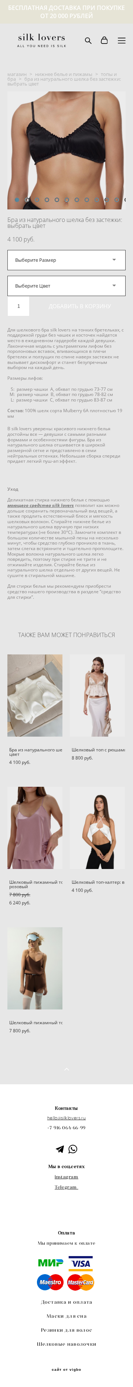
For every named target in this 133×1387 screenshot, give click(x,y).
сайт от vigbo (66, 1370)
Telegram (66, 1187)
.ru (83, 1117)
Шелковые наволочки (66, 1344)
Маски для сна (67, 1316)
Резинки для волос (66, 1330)
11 (117, 200)
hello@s (55, 1117)
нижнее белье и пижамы (63, 74)
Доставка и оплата (67, 1302)
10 (107, 200)
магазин (17, 74)
